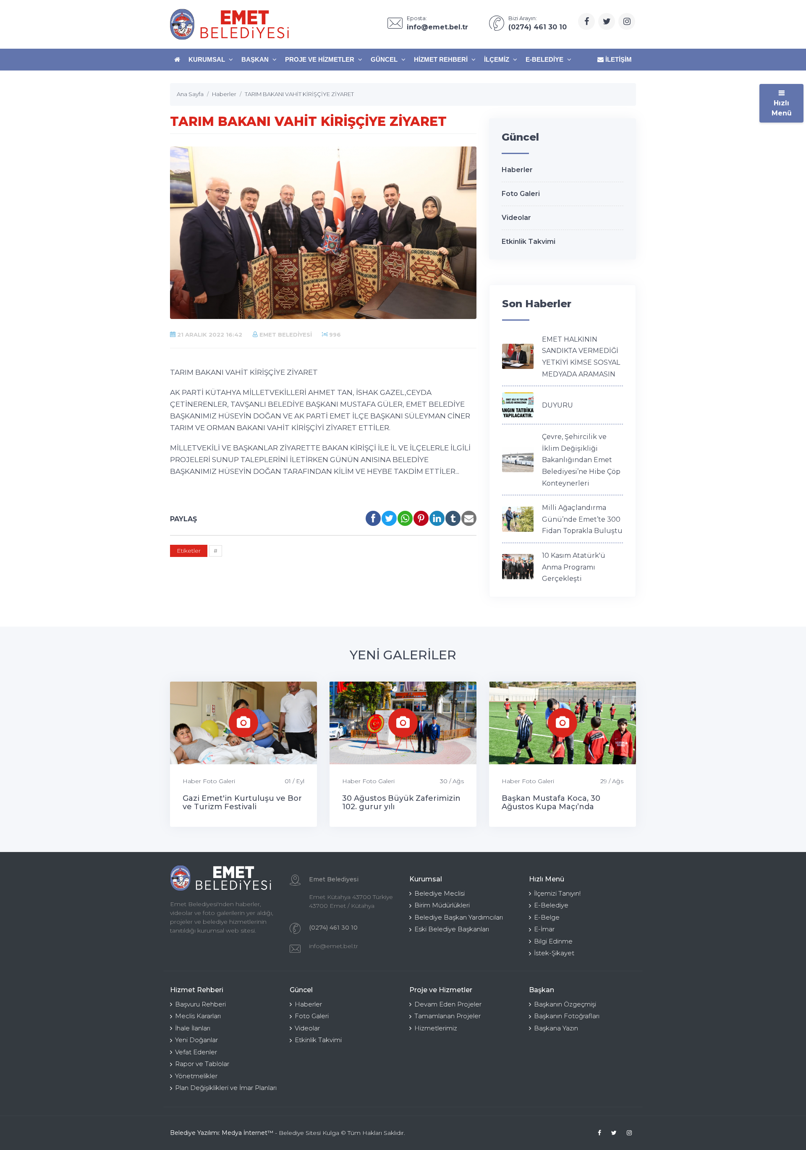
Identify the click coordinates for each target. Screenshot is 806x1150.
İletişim (618, 59)
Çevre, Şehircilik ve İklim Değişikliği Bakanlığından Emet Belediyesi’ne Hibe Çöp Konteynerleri (581, 460)
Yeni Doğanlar (196, 1040)
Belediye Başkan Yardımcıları (458, 917)
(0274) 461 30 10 (333, 927)
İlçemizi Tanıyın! (557, 893)
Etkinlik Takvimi (528, 242)
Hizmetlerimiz (435, 1028)
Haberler (517, 170)
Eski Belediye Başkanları (451, 929)
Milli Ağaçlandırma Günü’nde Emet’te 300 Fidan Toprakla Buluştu (582, 519)
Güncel (385, 59)
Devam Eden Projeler (448, 1004)
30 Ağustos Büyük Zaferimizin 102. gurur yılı (401, 802)
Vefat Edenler (196, 1052)
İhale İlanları (192, 1028)
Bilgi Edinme (553, 941)
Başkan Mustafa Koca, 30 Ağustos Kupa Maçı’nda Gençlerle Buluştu (551, 807)
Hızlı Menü (782, 108)
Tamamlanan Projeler (447, 1016)
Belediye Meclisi (439, 893)
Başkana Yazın (556, 1028)
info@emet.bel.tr (333, 946)
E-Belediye (545, 59)
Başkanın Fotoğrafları (566, 1016)
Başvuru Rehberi (200, 1004)
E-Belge (547, 917)
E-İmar (544, 929)
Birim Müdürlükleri (442, 905)
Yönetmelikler (196, 1076)
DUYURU (557, 405)
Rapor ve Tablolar (202, 1064)
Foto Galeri (521, 194)
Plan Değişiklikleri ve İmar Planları (226, 1088)
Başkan (255, 59)
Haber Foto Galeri (209, 781)
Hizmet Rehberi (441, 59)
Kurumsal (207, 59)
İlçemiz (497, 59)
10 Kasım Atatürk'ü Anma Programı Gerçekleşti (573, 567)
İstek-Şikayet (554, 953)
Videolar (516, 218)
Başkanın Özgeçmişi (565, 1004)
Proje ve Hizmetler (320, 59)
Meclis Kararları (198, 1016)
